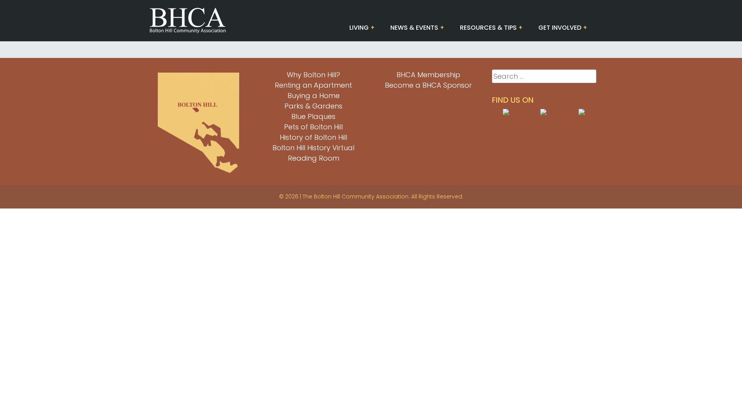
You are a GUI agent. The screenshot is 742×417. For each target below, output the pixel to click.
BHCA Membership (428, 75)
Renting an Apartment (313, 85)
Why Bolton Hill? (313, 75)
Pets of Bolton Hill (313, 127)
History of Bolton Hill (313, 137)
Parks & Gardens (313, 106)
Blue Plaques (313, 116)
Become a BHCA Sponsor (428, 85)
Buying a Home (314, 95)
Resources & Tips (488, 27)
